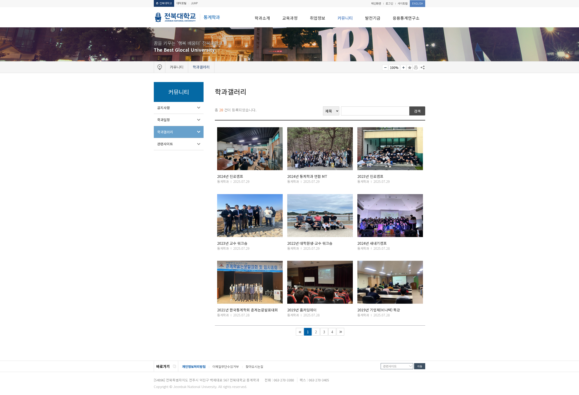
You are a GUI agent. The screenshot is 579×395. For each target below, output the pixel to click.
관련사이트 (165, 143)
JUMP (194, 3)
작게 (385, 68)
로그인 (389, 3)
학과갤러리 (165, 131)
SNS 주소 (422, 67)
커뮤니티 (345, 18)
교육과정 (290, 18)
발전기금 (372, 18)
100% (394, 67)
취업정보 (317, 18)
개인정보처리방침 (194, 366)
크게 (403, 68)
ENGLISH (417, 3)
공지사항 (163, 107)
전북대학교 (165, 3)
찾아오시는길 (254, 366)
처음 (300, 332)
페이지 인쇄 (416, 68)
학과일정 (163, 119)
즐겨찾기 (410, 68)
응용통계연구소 (406, 18)
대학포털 (181, 3)
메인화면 (376, 3)
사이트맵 (403, 3)
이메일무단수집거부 (225, 366)
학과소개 (262, 18)
